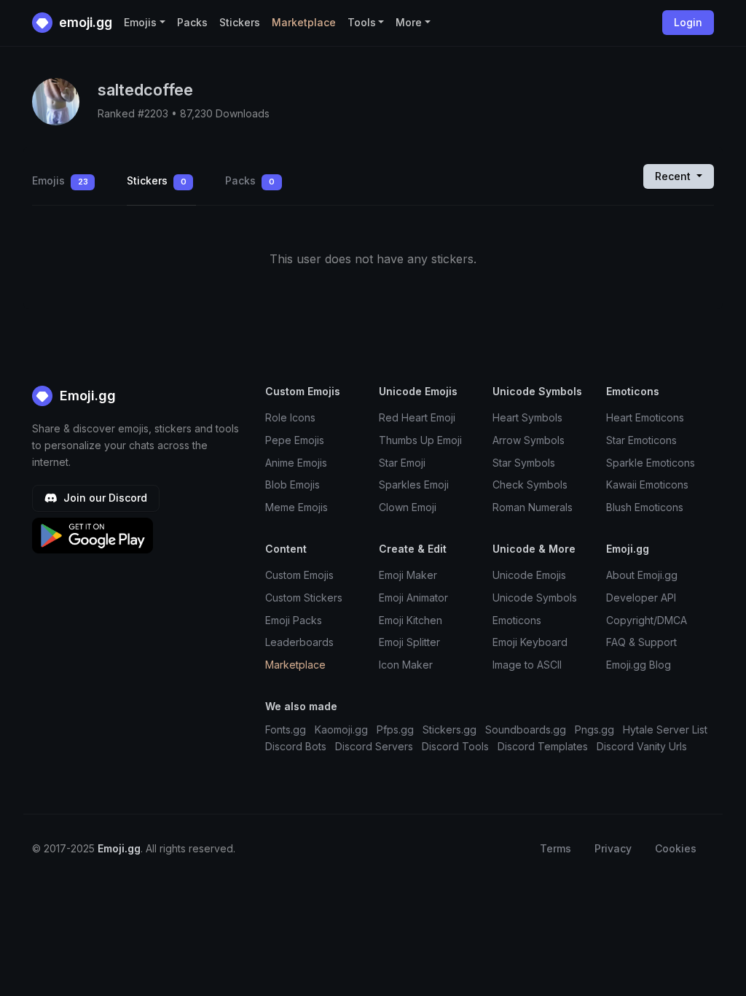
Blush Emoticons (644, 507)
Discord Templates (543, 746)
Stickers (239, 22)
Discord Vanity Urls (642, 746)
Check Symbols (530, 484)
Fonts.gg (285, 729)
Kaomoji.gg (341, 729)
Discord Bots (295, 746)
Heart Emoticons (645, 417)
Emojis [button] (140, 22)
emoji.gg (84, 22)
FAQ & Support (641, 642)
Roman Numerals (532, 507)
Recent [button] (674, 176)
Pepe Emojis (294, 440)
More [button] (409, 22)
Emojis (60, 180)
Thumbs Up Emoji (420, 440)
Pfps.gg (395, 729)
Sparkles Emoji (414, 484)
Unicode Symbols (534, 597)
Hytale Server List (665, 729)
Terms (555, 848)
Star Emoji (402, 462)
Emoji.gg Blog (638, 664)
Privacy (613, 848)
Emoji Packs (293, 620)
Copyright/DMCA (646, 620)
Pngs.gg (594, 729)
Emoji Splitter (409, 642)
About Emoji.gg (642, 575)
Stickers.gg (449, 729)
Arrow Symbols (528, 440)
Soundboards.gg (525, 729)
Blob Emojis (292, 484)
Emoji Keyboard (530, 642)
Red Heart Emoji (417, 417)
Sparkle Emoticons (650, 462)
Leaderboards (299, 642)
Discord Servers (374, 746)
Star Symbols (523, 462)
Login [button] (688, 22)
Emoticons (516, 620)
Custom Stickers (303, 597)
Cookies (675, 848)
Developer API (641, 597)
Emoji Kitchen (410, 620)
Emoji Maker (408, 575)
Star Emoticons (641, 440)
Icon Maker (406, 664)
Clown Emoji (407, 507)
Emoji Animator (413, 597)
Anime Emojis (296, 462)
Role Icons (290, 417)
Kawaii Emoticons (647, 484)
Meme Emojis (296, 507)
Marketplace (304, 22)
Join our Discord (103, 497)
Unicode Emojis (529, 575)
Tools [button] (362, 22)
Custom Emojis (299, 575)
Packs (192, 22)
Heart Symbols (527, 417)
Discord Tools (455, 746)
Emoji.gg (86, 395)
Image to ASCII (527, 664)
